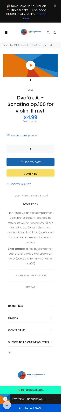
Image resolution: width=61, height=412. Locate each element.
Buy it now (30, 174)
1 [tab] (30, 80)
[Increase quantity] (56, 399)
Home (4, 45)
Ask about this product (24, 135)
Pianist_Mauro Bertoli (34, 195)
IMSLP (12, 258)
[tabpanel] (30, 65)
